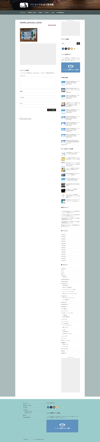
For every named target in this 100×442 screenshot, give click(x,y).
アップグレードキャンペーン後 (68, 289)
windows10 (63, 283)
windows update (64, 279)
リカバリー (63, 336)
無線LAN (62, 353)
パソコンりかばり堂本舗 (41, 5)
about (53, 12)
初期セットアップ (64, 340)
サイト (21, 103)
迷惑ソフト (65, 327)
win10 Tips (64, 285)
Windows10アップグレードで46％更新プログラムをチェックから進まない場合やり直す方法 (73, 164)
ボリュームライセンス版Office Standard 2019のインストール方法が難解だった (73, 196)
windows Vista (63, 281)
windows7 (63, 302)
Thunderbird (65, 331)
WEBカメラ (65, 344)
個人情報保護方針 (60, 12)
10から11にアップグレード (68, 297)
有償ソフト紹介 (64, 348)
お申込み (47, 12)
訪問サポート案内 (32, 12)
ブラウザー (63, 319)
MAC (62, 273)
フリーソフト (63, 321)
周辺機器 (62, 342)
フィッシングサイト (66, 325)
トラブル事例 (65, 299)
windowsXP (63, 306)
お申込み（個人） (28, 411)
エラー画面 (63, 308)
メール (22, 97)
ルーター (62, 338)
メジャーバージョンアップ (67, 291)
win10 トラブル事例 (66, 287)
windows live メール (66, 333)
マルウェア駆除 (64, 323)
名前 (21, 91)
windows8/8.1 (63, 304)
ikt (69, 219)
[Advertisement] (38, 54)
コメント (22, 75)
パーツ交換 (63, 315)
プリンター (65, 346)
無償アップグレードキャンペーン (69, 293)
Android (62, 268)
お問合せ (40, 12)
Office (62, 275)
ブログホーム (23, 12)
